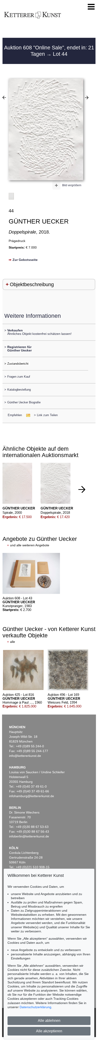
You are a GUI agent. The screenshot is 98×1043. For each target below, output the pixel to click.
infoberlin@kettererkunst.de (29, 836)
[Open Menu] (91, 7)
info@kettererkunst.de (25, 756)
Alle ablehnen (49, 1021)
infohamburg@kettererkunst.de (31, 796)
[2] (86, 97)
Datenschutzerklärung (35, 1007)
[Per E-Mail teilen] (27, 415)
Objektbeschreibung (32, 284)
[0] (4, 97)
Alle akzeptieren (49, 1031)
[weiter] (82, 489)
